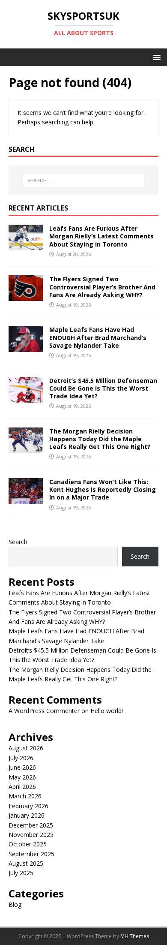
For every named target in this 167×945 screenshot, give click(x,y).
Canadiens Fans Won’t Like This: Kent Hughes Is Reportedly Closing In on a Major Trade (102, 489)
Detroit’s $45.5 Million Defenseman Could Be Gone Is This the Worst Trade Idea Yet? (103, 388)
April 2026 (22, 786)
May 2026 (22, 777)
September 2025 (31, 854)
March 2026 (25, 796)
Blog (15, 904)
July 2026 (21, 758)
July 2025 (21, 873)
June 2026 (22, 767)
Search (18, 542)
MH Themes (134, 936)
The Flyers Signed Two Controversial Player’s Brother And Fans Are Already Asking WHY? (102, 286)
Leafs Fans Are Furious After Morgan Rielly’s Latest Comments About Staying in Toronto (101, 236)
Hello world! (106, 711)
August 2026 (26, 748)
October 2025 (28, 844)
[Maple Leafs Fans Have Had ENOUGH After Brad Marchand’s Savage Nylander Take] (26, 347)
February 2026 (28, 806)
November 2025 (31, 835)
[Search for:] (83, 180)
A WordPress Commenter (44, 711)
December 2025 (31, 825)
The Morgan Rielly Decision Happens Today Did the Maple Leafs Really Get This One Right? (99, 439)
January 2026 (27, 815)
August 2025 (26, 863)
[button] (155, 57)
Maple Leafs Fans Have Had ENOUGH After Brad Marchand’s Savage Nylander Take (97, 337)
